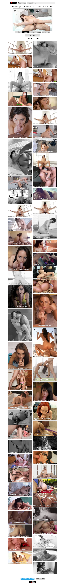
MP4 (20, 32)
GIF (17, 32)
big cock (32, 32)
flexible (44, 32)
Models (29, 3)
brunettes (38, 32)
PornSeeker (40, 579)
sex (49, 32)
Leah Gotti (26, 32)
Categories (22, 3)
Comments (32, 35)
